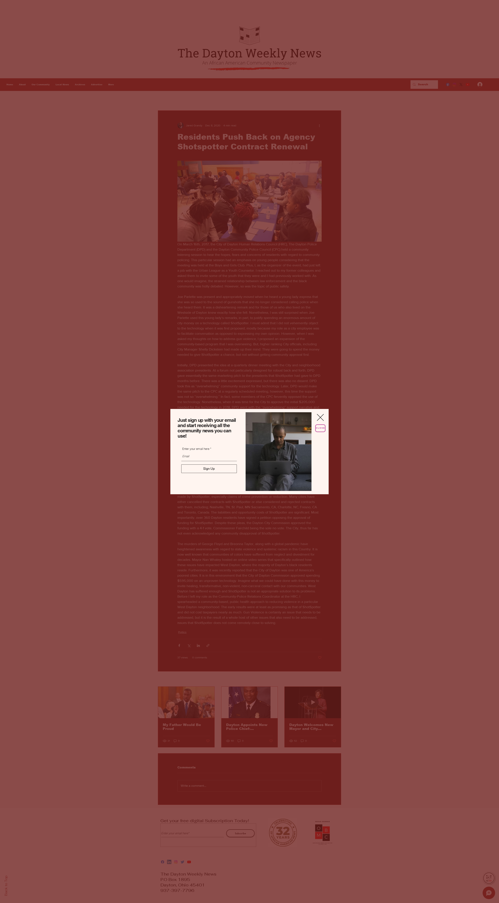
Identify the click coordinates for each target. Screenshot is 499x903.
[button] (320, 417)
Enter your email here (195, 448)
